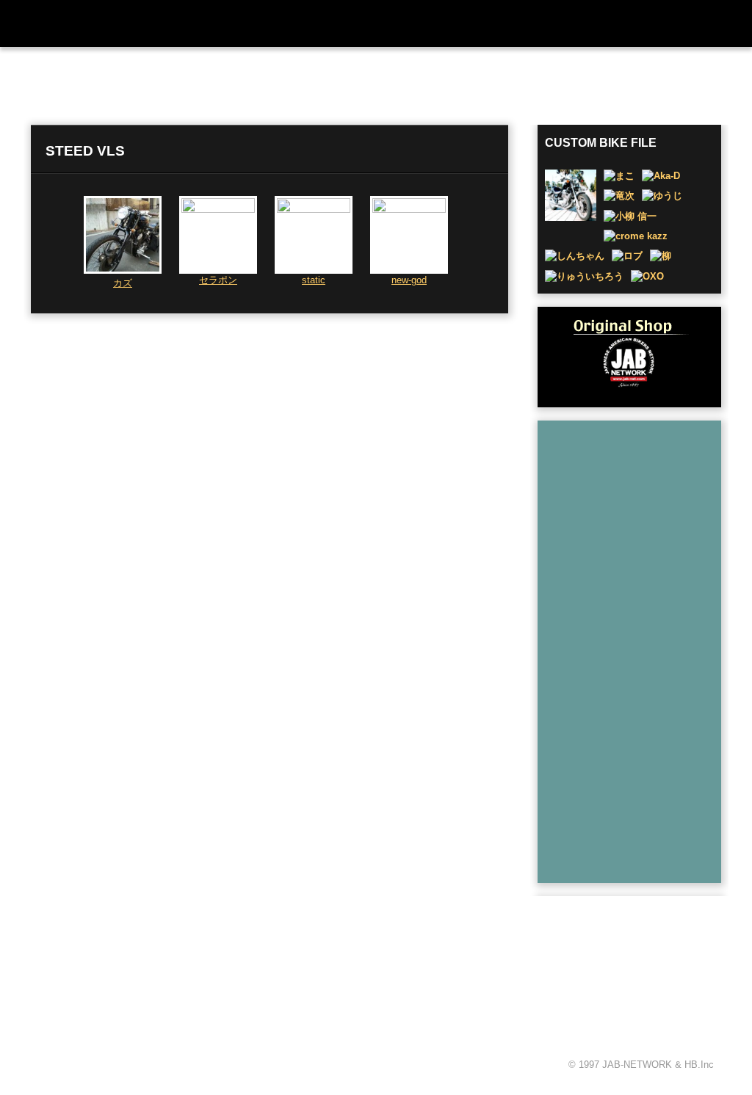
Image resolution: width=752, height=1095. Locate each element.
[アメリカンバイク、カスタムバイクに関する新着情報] (320, 23)
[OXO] (647, 276)
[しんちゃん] (574, 255)
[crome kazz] (636, 235)
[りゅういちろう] (584, 276)
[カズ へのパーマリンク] (123, 270)
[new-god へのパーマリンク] (409, 209)
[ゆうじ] (662, 195)
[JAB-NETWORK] (119, 993)
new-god (409, 279)
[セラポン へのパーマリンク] (218, 209)
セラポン (218, 279)
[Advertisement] (638, 648)
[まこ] (619, 175)
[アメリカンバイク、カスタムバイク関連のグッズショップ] (657, 23)
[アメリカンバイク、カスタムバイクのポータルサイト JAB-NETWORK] (126, 23)
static (313, 279)
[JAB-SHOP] (629, 356)
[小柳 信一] (630, 216)
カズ (122, 282)
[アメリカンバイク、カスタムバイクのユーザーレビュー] (466, 23)
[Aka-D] (661, 175)
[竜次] (619, 195)
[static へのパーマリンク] (313, 209)
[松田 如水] (570, 217)
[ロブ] (627, 255)
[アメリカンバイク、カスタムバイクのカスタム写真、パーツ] (380, 23)
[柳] (660, 255)
